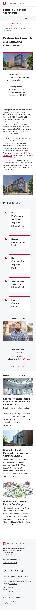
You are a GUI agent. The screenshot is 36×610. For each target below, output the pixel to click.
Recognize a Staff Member (11, 602)
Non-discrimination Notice (10, 589)
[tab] (16, 193)
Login (4, 594)
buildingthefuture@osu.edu (11, 560)
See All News (23, 376)
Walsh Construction (18, 366)
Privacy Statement (8, 587)
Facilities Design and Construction (14, 11)
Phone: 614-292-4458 (10, 562)
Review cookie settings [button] (9, 592)
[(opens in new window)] (16, 543)
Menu (27, 18)
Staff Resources (8, 604)
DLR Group (26, 359)
